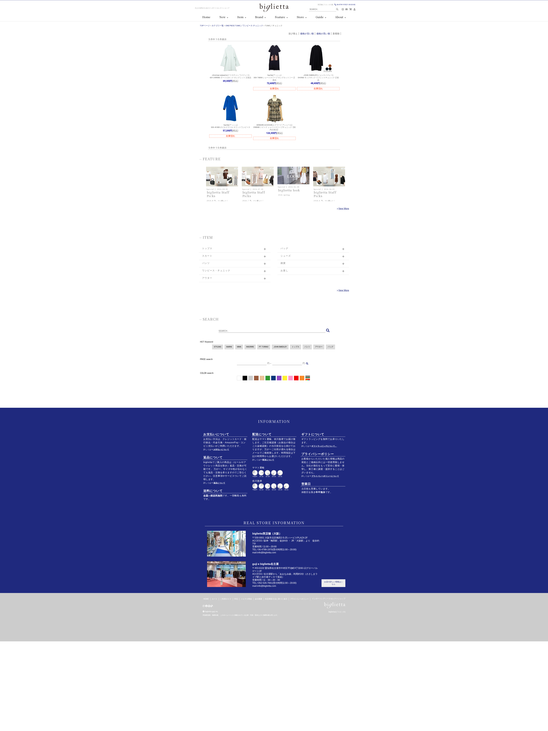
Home (206, 17)
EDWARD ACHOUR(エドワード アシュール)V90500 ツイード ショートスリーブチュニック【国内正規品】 (274, 127)
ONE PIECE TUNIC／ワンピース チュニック (244, 25)
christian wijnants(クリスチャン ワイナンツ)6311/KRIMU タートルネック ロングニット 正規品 (230, 76)
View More (343, 208)
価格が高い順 (323, 33)
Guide (320, 17)
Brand (260, 17)
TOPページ (205, 25)
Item (241, 17)
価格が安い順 (307, 33)
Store (301, 17)
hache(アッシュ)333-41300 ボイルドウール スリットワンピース (230, 126)
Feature (281, 17)
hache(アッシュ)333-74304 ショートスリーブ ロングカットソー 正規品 (274, 77)
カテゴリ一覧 (218, 25)
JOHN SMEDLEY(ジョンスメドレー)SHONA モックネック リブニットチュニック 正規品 (318, 77)
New (223, 17)
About (340, 17)
